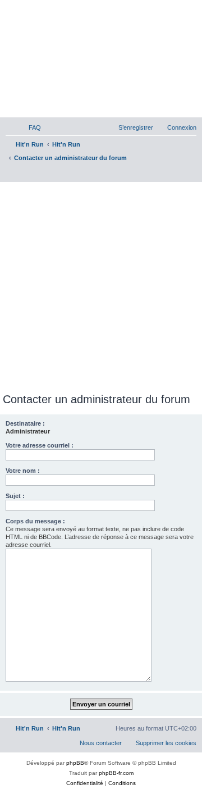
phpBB (75, 763)
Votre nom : (23, 470)
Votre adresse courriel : (40, 445)
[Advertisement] (101, 285)
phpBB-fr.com (116, 773)
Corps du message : (35, 521)
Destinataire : (25, 423)
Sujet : (15, 495)
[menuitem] (30, 127)
